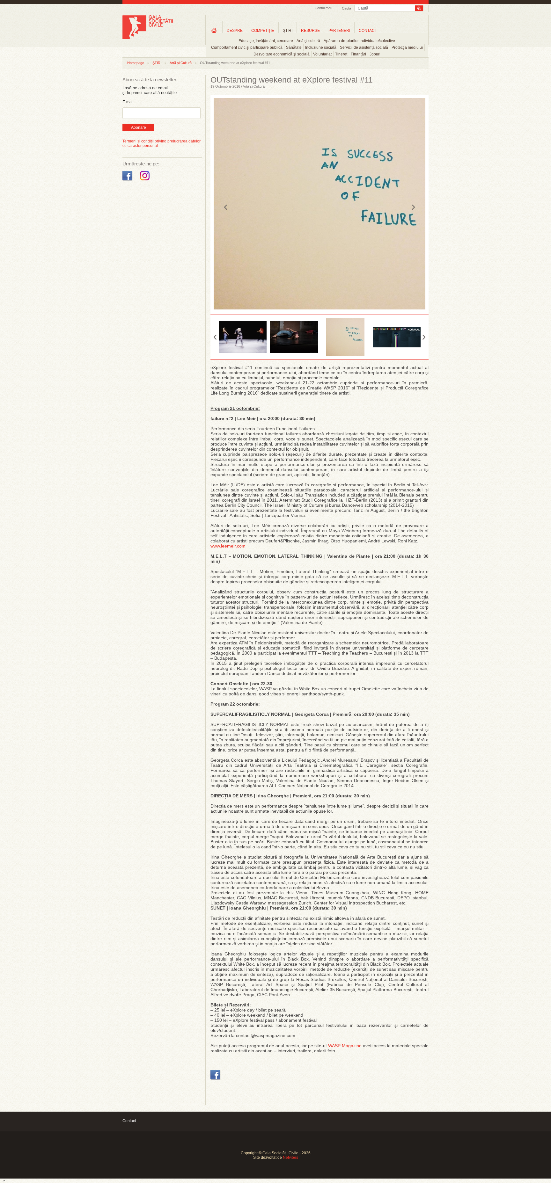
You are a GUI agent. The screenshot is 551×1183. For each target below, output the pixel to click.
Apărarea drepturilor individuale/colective (359, 41)
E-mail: (128, 102)
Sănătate (294, 47)
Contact (129, 1121)
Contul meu (323, 8)
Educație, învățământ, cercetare (266, 41)
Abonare (138, 127)
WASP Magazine (345, 1045)
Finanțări (358, 54)
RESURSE (310, 30)
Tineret (341, 54)
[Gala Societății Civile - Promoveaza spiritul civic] (147, 38)
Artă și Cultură (181, 63)
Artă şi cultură (308, 41)
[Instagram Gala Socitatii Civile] (145, 180)
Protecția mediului (407, 47)
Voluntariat (322, 54)
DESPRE (235, 30)
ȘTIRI (156, 63)
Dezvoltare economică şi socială (281, 54)
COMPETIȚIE (262, 30)
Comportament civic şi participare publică (247, 47)
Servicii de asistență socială (364, 47)
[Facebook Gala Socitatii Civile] (128, 180)
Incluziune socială (320, 47)
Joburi (375, 54)
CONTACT (368, 30)
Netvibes (290, 1157)
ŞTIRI (287, 30)
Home (214, 30)
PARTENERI (339, 30)
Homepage (135, 63)
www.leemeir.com (228, 545)
